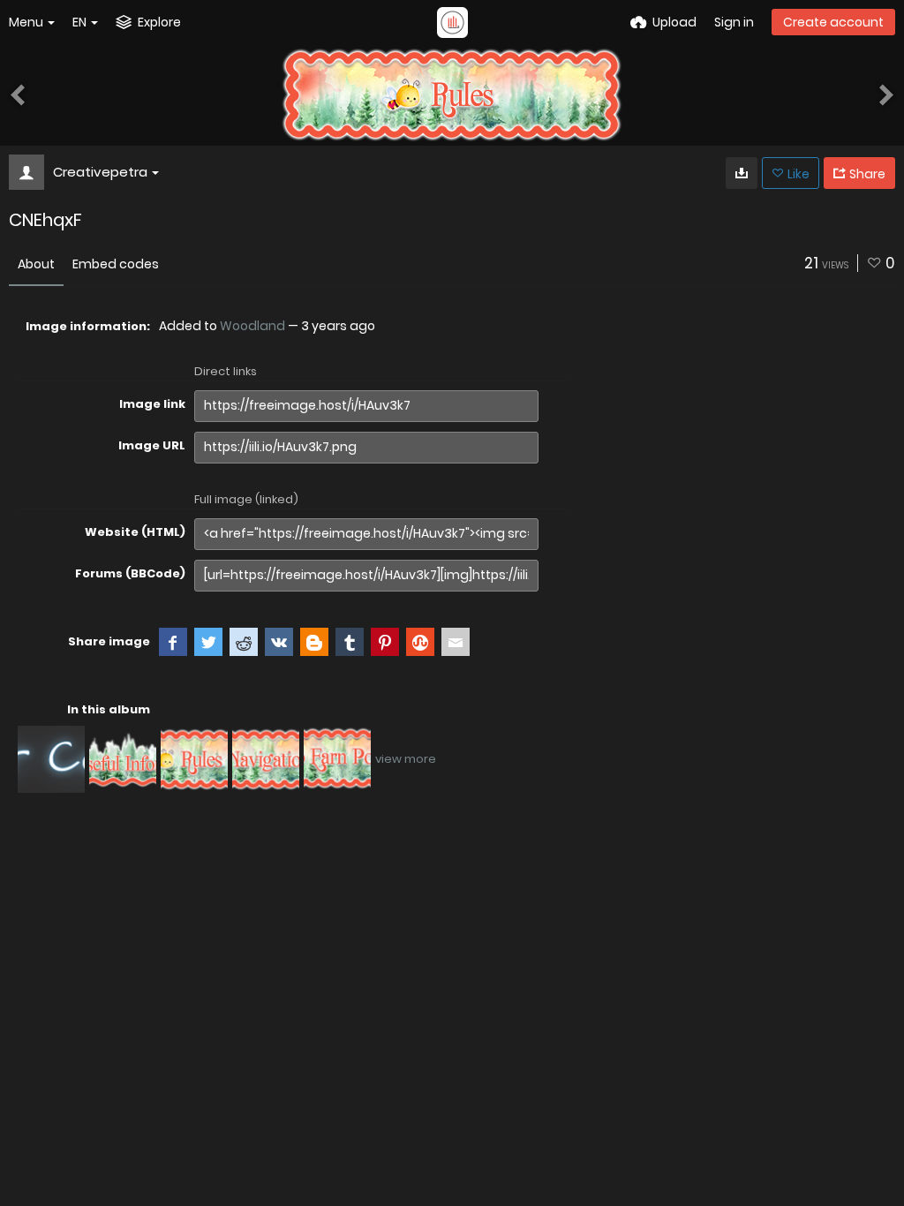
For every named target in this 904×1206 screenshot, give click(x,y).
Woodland (252, 326)
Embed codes (115, 264)
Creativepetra (100, 171)
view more (405, 758)
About (36, 264)
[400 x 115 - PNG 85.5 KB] (741, 173)
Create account (833, 22)
